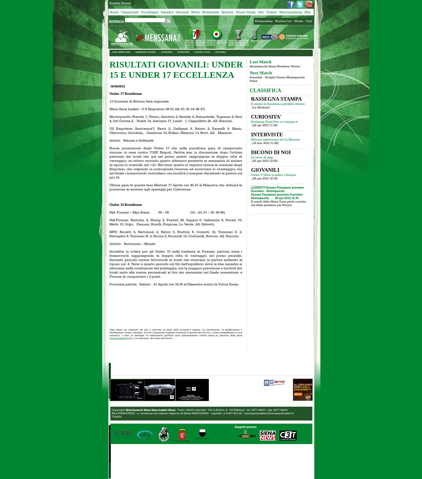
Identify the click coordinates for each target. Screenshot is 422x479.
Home (114, 12)
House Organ (246, 12)
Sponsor (228, 12)
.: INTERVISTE (182, 52)
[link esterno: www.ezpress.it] (275, 383)
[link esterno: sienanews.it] (266, 439)
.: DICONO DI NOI (201, 52)
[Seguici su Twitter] (300, 4)
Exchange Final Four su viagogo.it (274, 121)
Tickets (271, 12)
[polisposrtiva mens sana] (164, 442)
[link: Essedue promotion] (124, 442)
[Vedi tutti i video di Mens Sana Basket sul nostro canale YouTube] (309, 4)
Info (261, 12)
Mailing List (283, 21)
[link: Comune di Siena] (202, 442)
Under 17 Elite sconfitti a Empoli (273, 175)
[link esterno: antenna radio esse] (245, 439)
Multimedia (210, 12)
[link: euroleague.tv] (303, 399)
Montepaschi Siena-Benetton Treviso (275, 66)
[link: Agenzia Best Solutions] (145, 442)
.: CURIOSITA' (166, 52)
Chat (309, 21)
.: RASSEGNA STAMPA (145, 52)
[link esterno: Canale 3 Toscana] (286, 439)
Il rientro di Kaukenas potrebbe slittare (278, 104)
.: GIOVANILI (219, 52)
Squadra (167, 12)
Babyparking (264, 21)
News (195, 12)
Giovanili (182, 12)
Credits (116, 416)
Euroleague (149, 12)
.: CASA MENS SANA (120, 52)
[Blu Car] (159, 399)
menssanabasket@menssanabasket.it (269, 413)
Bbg (307, 12)
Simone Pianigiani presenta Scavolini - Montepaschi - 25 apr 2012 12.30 (277, 196)
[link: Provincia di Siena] (182, 442)
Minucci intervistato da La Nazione (275, 139)
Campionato (130, 12)
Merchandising (290, 12)
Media (298, 21)
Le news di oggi (262, 157)
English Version (120, 3)
